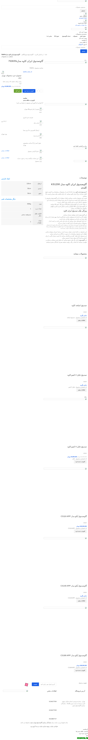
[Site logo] (72, 2)
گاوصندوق (82, 240)
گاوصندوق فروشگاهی (27, 54)
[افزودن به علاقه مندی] (84, 443)
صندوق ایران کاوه (80, 192)
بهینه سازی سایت (44, 726)
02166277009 (53, 710)
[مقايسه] (84, 465)
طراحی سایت (54, 726)
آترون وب (32, 726)
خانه (46, 54)
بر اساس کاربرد (38, 54)
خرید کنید (18, 91)
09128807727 (53, 719)
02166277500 (53, 701)
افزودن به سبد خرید (29, 91)
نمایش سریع (80, 465)
